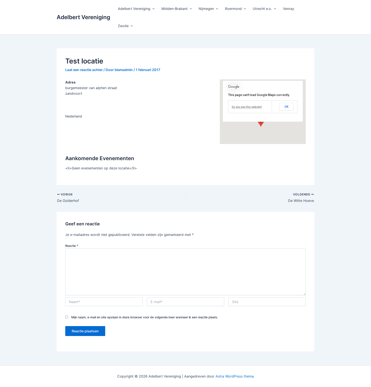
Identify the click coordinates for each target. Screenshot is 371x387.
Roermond (233, 8)
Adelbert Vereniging (83, 17)
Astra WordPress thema (235, 376)
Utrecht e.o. (262, 8)
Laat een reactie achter (84, 70)
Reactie (71, 246)
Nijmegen (206, 8)
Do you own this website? (247, 106)
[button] (152, 8)
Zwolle (123, 26)
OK (286, 106)
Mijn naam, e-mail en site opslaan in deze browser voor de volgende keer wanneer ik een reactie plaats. (144, 317)
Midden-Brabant (174, 8)
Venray (288, 8)
